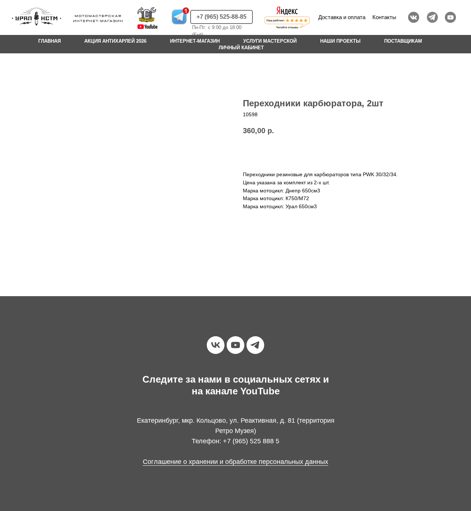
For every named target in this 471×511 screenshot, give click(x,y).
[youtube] (235, 345)
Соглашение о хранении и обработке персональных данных (235, 461)
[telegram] (255, 345)
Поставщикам (403, 41)
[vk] (215, 345)
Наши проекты (340, 41)
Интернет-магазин (195, 41)
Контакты (384, 17)
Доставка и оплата (341, 17)
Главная (49, 41)
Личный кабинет (241, 47)
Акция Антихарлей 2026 (115, 41)
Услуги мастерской (270, 41)
